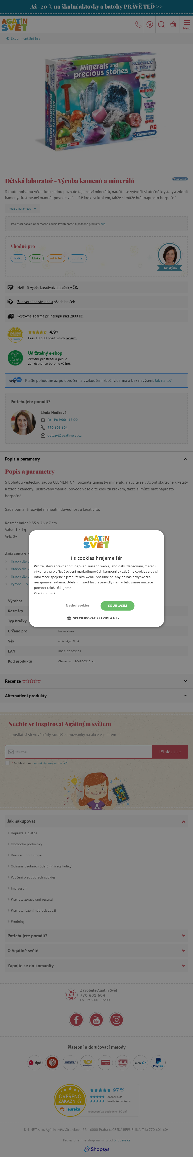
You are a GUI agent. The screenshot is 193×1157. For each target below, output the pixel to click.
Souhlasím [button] (117, 606)
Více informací (44, 593)
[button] (96, 618)
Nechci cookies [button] (77, 605)
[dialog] (96, 578)
